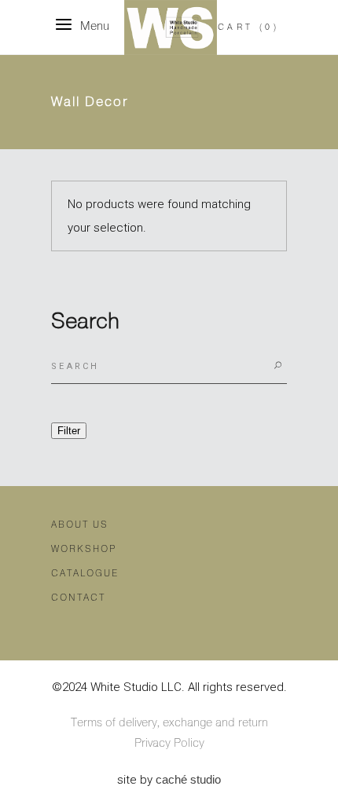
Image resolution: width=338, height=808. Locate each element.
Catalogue (85, 574)
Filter (68, 431)
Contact (78, 598)
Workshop (83, 549)
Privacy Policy (169, 743)
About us (79, 525)
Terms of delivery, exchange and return (169, 723)
